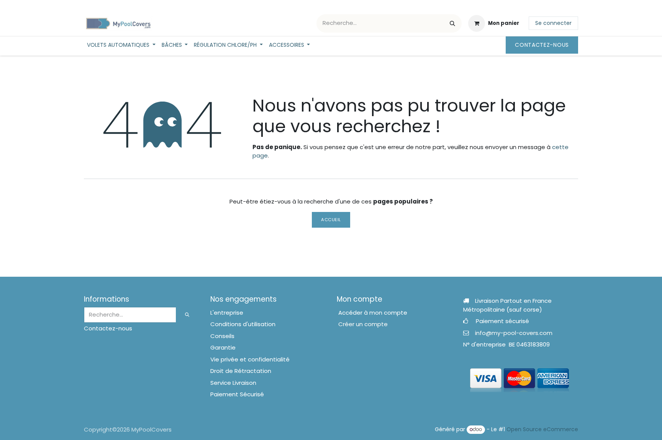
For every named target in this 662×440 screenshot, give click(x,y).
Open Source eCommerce (542, 429)
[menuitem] (121, 45)
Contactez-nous (542, 45)
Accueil (331, 220)
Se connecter (553, 23)
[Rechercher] (452, 23)
